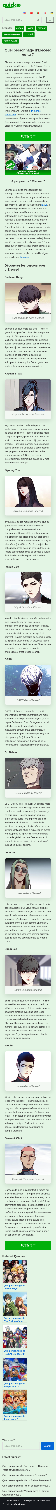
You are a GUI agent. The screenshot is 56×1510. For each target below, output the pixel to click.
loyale (44, 204)
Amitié (30, 28)
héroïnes (24, 257)
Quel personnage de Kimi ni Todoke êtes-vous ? (26, 1480)
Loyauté (29, 34)
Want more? (8, 1440)
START (28, 136)
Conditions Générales (14, 1504)
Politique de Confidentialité (36, 1500)
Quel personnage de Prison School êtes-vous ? (26, 1485)
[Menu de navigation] (50, 20)
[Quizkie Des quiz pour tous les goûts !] (11, 5)
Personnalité (10, 41)
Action (19, 28)
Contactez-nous (11, 1500)
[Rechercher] (38, 20)
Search (47, 1446)
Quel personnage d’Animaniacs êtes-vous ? (24, 1475)
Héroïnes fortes (12, 34)
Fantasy (42, 28)
